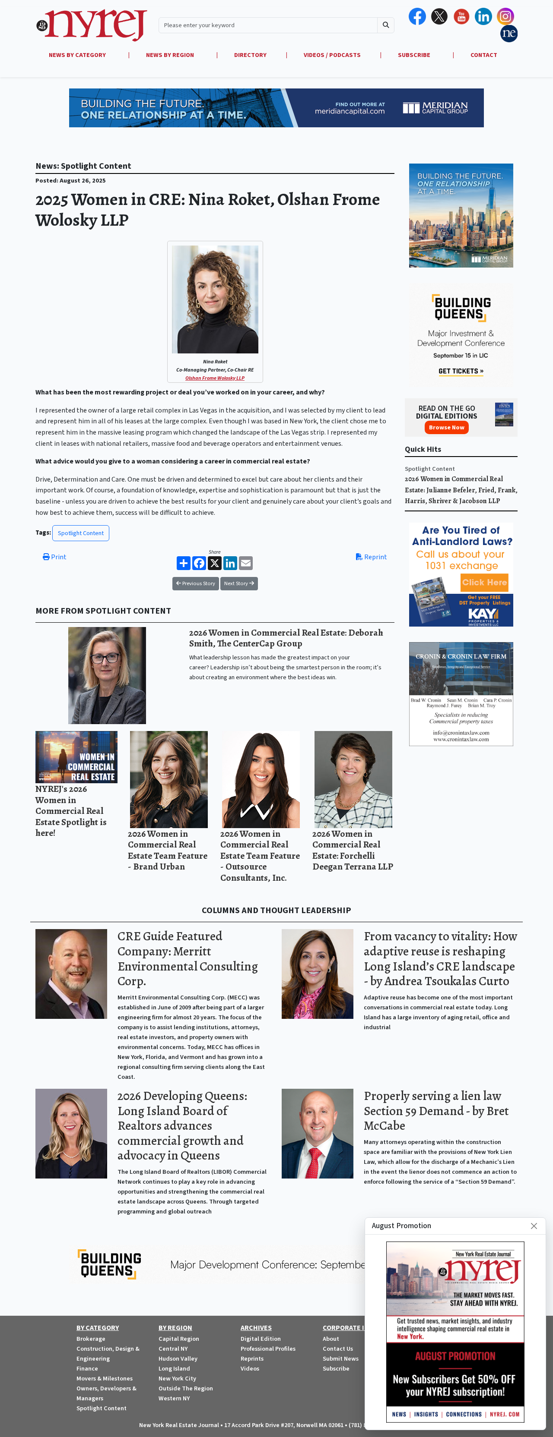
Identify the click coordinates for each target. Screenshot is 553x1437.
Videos (250, 1368)
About (331, 1338)
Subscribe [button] (415, 55)
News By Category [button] (78, 55)
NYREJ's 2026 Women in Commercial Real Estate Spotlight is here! (71, 810)
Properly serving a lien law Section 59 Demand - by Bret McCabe (436, 1110)
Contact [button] (483, 55)
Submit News (341, 1358)
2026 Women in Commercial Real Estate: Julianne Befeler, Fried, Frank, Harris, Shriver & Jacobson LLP (461, 490)
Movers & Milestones (104, 1378)
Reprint (375, 557)
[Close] (534, 1226)
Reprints (252, 1358)
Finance (87, 1368)
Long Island (174, 1368)
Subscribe (336, 1368)
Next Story (236, 583)
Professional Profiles (268, 1348)
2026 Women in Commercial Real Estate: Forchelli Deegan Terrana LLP (352, 850)
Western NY (174, 1398)
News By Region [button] (170, 55)
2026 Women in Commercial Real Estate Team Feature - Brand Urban (167, 850)
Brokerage (90, 1338)
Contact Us (338, 1348)
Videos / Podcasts (332, 55)
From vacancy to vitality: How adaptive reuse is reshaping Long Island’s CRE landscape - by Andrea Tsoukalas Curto (441, 959)
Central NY (173, 1348)
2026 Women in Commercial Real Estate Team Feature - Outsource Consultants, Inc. (260, 855)
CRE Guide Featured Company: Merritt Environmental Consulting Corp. (188, 959)
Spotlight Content (81, 533)
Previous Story (198, 583)
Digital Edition (261, 1338)
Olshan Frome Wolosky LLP (215, 378)
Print (58, 557)
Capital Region (179, 1338)
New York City (177, 1378)
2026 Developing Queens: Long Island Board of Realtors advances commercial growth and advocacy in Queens (182, 1125)
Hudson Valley (178, 1358)
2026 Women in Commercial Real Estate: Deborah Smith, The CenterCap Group (286, 638)
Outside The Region (186, 1388)
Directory (250, 55)
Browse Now (446, 427)
